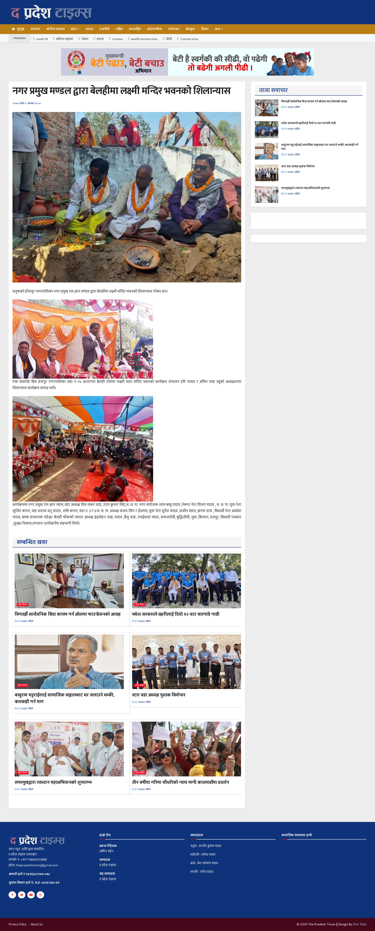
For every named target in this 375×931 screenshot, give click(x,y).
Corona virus (189, 39)
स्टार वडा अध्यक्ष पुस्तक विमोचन (158, 695)
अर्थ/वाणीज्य (154, 29)
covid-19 (42, 39)
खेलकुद (190, 29)
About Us (37, 924)
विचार (205, 29)
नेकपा (84, 39)
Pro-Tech (360, 924)
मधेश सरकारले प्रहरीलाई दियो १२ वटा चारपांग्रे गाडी (175, 614)
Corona (117, 39)
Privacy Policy (17, 924)
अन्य (217, 29)
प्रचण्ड (100, 39)
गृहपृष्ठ (20, 29)
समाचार (35, 29)
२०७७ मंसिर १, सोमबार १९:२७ (26, 103)
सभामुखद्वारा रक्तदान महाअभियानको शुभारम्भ (53, 782)
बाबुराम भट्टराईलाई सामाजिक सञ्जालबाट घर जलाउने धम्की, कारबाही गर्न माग (64, 698)
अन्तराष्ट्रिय (135, 29)
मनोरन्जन (173, 29)
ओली (169, 39)
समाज (89, 29)
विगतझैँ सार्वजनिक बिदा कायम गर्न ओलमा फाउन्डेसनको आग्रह (68, 614)
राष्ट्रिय (119, 29)
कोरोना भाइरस (55, 29)
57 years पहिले (25, 621)
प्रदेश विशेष (22, 604)
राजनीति (104, 29)
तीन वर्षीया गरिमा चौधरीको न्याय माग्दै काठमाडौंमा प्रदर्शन (180, 782)
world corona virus (144, 39)
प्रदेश (74, 29)
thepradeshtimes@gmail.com (37, 865)
